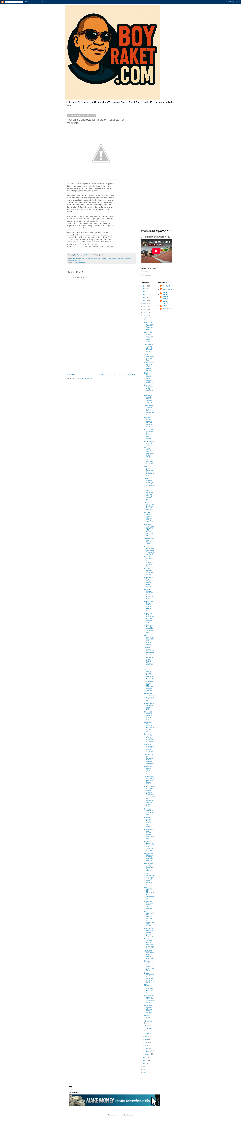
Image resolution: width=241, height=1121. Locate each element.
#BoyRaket (76, 258)
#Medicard (88, 258)
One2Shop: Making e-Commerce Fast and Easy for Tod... (149, 617)
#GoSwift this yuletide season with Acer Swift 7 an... (149, 398)
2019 (145, 306)
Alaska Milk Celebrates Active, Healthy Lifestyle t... (149, 954)
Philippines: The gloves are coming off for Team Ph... (149, 697)
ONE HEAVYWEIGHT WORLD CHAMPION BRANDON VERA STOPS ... (149, 919)
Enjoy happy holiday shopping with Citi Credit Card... (148, 337)
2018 (145, 309)
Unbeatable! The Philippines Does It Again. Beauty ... (149, 581)
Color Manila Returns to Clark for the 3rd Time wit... (148, 932)
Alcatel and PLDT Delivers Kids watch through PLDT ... (149, 726)
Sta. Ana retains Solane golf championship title (149, 651)
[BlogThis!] (95, 255)
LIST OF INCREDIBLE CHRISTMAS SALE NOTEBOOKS (149, 893)
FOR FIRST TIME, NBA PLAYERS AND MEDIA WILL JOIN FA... (149, 530)
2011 (145, 1069)
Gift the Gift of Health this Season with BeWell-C (149, 904)
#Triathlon (104, 258)
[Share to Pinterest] (102, 255)
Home (101, 374)
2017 (145, 312)
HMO (109, 258)
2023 (145, 295)
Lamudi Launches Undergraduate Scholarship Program (149, 845)
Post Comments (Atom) (84, 378)
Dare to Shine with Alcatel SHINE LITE (149, 706)
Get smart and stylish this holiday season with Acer (149, 366)
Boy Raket (166, 286)
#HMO (82, 258)
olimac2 (165, 305)
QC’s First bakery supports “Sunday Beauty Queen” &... (149, 517)
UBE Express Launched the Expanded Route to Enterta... (148, 433)
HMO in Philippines (117, 258)
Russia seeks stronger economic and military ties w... (149, 998)
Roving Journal (165, 302)
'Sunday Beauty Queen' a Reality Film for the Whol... (149, 452)
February (148, 1051)
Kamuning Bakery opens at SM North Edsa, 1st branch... (148, 422)
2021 (145, 301)
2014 (145, 1061)
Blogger (129, 1115)
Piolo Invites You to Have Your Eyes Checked (148, 867)
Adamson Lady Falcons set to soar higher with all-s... (149, 471)
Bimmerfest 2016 (148, 1016)
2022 (145, 298)
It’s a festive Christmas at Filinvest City (149, 811)
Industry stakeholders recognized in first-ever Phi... (149, 965)
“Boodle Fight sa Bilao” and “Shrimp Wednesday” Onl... (149, 410)
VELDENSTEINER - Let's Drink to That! (149, 541)
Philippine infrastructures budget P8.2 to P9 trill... (149, 988)
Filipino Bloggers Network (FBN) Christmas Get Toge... (149, 377)
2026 (145, 286)
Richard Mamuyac (166, 297)
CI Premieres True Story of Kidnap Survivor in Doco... (149, 628)
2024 (145, 292)
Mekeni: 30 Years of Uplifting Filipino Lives (148, 715)
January (147, 1054)
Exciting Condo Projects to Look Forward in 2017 (149, 593)
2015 (145, 1058)
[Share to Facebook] (100, 255)
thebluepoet (167, 309)
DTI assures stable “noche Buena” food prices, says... (149, 833)
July (146, 1036)
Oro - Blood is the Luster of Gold (149, 443)
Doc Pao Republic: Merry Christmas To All (148, 388)
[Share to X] (98, 255)
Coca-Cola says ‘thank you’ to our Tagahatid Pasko (149, 325)
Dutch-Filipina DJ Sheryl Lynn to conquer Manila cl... (149, 790)
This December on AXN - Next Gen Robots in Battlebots (148, 674)
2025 (145, 289)
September (148, 1029)
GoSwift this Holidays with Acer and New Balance (148, 1009)
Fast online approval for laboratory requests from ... (148, 561)
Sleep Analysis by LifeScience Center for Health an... (149, 506)
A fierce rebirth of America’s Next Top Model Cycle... (149, 801)
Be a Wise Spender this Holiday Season (149, 571)
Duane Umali (167, 289)
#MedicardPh (96, 258)
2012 (145, 1066)
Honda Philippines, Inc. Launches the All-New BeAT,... (149, 977)
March (147, 1048)
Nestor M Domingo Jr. (167, 293)
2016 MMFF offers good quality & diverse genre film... (149, 747)
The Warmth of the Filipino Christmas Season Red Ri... (149, 780)
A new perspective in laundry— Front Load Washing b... (149, 879)
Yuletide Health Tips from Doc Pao (149, 357)
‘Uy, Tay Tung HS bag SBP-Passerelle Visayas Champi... (149, 686)
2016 (145, 315)
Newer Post (71, 374)
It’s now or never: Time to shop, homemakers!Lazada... (149, 737)
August (147, 1033)
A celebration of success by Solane (148, 461)
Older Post (131, 374)
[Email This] (93, 255)
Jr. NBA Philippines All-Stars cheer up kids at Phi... (149, 495)
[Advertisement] (101, 353)
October (147, 1026)
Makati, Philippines (79, 262)
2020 (145, 303)
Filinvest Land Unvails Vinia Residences (149, 770)
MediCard (127, 258)
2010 (145, 1072)
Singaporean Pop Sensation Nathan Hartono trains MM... (149, 759)
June (146, 1039)
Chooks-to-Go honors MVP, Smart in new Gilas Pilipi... (149, 821)
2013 (145, 1064)
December (148, 318)
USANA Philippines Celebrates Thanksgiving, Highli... (149, 550)
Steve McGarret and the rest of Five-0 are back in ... (149, 483)
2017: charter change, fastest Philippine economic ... (148, 662)
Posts (145, 272)
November (148, 1021)
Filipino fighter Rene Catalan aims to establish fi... (149, 605)
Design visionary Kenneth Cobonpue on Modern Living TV (149, 943)
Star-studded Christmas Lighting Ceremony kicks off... (148, 856)
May (146, 1042)
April (146, 1045)
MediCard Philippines (74, 260)
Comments (147, 276)
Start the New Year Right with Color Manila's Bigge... (149, 348)
